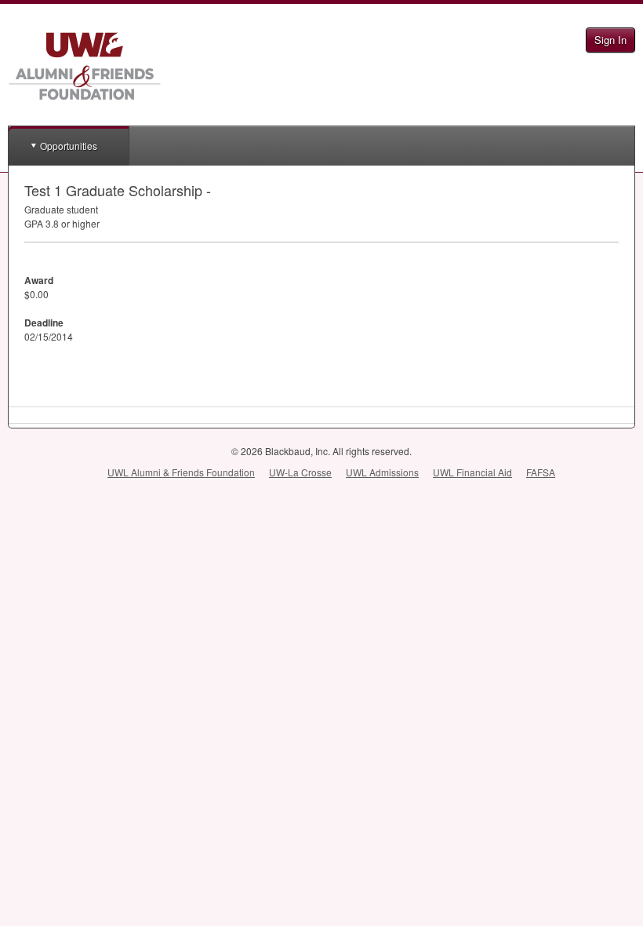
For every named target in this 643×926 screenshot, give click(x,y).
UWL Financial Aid (472, 472)
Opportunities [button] (68, 145)
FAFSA (540, 472)
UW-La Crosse (300, 472)
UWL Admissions (382, 472)
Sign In (610, 39)
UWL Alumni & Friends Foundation (181, 472)
